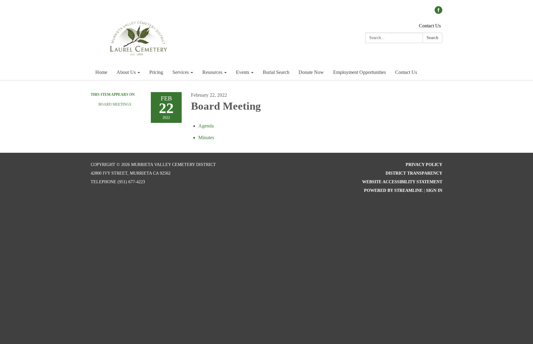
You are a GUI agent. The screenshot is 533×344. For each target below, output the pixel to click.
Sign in (434, 190)
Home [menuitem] (101, 72)
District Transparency (414, 173)
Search (432, 37)
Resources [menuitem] (212, 72)
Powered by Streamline (393, 190)
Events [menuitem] (242, 72)
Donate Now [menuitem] (311, 72)
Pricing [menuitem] (156, 72)
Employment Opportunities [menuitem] (359, 72)
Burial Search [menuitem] (276, 72)
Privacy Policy (424, 164)
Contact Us (430, 25)
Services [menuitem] (180, 72)
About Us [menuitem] (126, 72)
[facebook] (438, 12)
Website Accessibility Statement (402, 182)
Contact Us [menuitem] (406, 72)
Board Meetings (114, 104)
